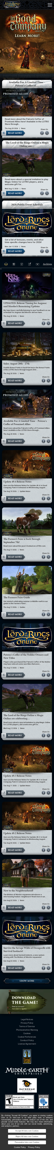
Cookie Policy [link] (20, 1147)
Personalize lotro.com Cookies (27, 1142)
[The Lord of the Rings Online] (11, 5)
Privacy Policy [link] (34, 1147)
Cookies (27, 1033)
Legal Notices (27, 1019)
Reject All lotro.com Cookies (27, 1136)
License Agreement (27, 1044)
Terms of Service (27, 1026)
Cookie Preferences (27, 1037)
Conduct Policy (27, 1040)
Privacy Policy (27, 1023)
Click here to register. (19, 1009)
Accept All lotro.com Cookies (27, 1131)
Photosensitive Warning (27, 1030)
